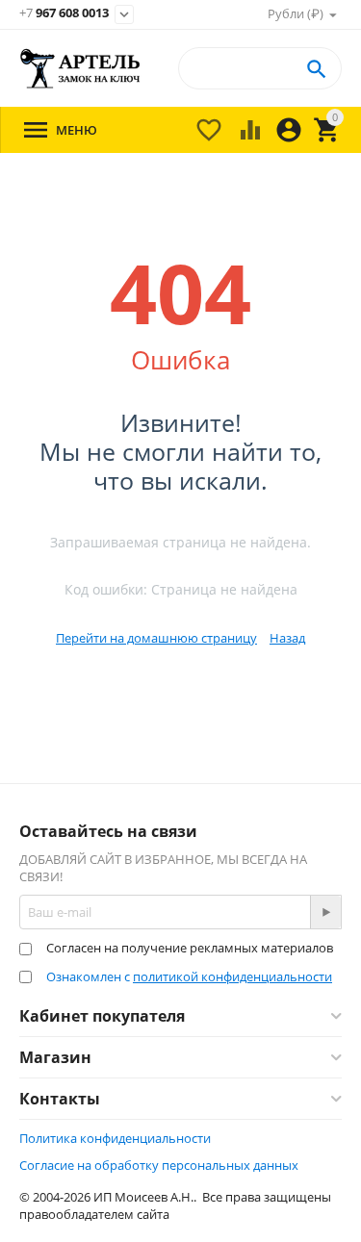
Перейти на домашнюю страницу (156, 637)
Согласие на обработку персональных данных (158, 1165)
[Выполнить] (325, 912)
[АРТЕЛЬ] (80, 68)
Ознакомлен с (189, 976)
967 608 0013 (64, 13)
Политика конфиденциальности (115, 1138)
